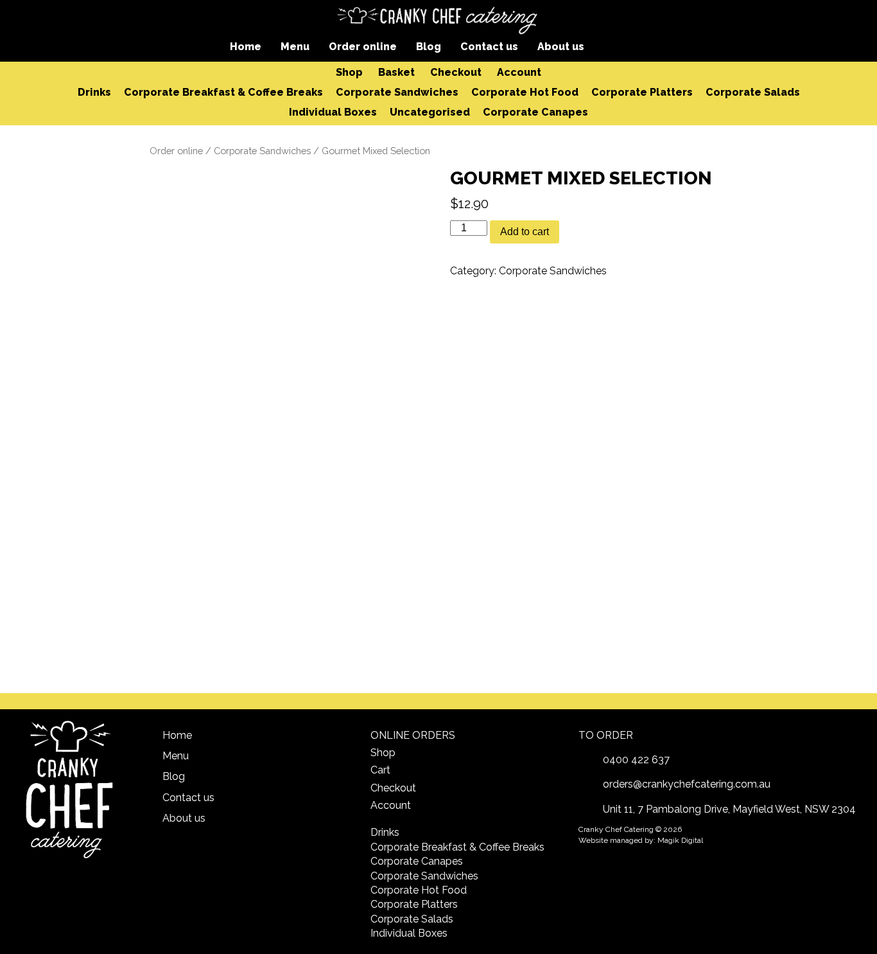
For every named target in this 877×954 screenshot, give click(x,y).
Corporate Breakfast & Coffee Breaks (223, 92)
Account (519, 72)
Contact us (489, 46)
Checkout (456, 72)
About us (560, 46)
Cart (380, 770)
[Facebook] (614, 45)
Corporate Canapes (535, 112)
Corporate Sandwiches (397, 92)
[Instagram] (636, 45)
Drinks (94, 92)
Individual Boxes (333, 112)
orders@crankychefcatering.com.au (686, 784)
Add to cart (524, 231)
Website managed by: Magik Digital (640, 840)
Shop (349, 72)
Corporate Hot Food (524, 92)
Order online (363, 46)
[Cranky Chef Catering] (438, 19)
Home (245, 46)
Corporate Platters (642, 92)
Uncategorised (430, 112)
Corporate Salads (753, 92)
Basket (396, 72)
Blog (428, 46)
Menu (295, 46)
